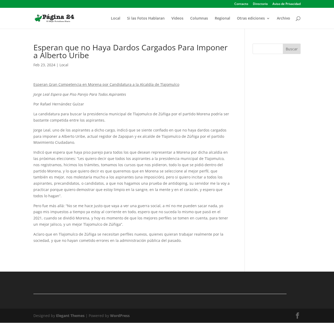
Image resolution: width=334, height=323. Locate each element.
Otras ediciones (251, 18)
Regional (222, 18)
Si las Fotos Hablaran (146, 18)
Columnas (199, 18)
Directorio (260, 4)
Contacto (241, 4)
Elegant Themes (70, 315)
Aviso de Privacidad (286, 4)
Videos (177, 18)
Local (115, 18)
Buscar (292, 48)
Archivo (283, 18)
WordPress (120, 315)
